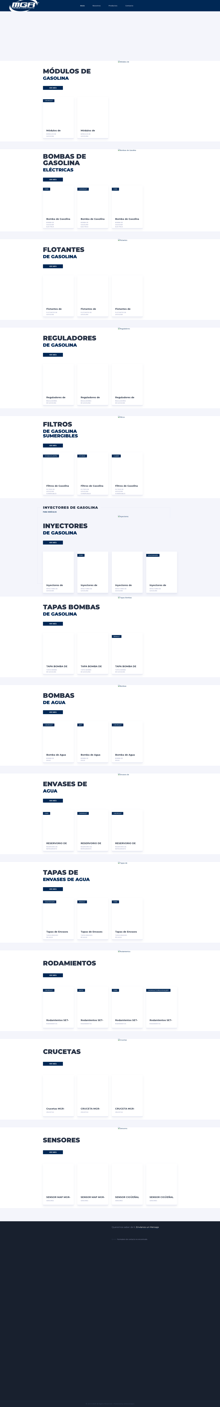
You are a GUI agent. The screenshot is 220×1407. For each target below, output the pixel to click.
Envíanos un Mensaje (147, 1227)
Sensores (50, 1201)
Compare (69, 110)
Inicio (82, 5)
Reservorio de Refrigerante (51, 848)
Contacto (129, 5)
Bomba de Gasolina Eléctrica (50, 224)
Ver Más (53, 88)
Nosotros (97, 5)
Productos (113, 5)
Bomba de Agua (50, 759)
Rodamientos (51, 1024)
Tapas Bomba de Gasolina (51, 671)
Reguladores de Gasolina (51, 402)
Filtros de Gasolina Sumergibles (51, 491)
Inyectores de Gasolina (52, 590)
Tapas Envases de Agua (52, 936)
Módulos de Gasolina (51, 135)
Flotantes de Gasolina (51, 313)
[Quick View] (69, 101)
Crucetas (50, 1112)
